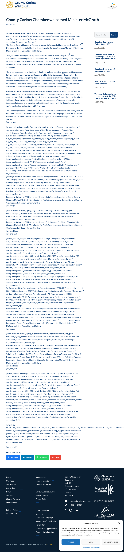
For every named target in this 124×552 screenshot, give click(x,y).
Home (8, 477)
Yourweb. (49, 544)
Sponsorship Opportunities (46, 529)
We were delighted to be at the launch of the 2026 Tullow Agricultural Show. (105, 96)
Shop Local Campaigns (45, 518)
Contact (9, 495)
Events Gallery (41, 499)
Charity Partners (13, 499)
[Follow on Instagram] (70, 510)
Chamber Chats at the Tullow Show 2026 (103, 43)
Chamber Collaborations (45, 532)
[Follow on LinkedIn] (76, 510)
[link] (13, 457)
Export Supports (42, 510)
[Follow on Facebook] (65, 510)
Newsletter (40, 525)
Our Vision (10, 488)
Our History (11, 485)
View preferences (111, 542)
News (8, 492)
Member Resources (43, 485)
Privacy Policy (95, 547)
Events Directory (43, 495)
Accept (71, 542)
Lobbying (39, 514)
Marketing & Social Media (46, 521)
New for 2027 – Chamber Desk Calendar (104, 82)
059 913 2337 (76, 505)
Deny (91, 542)
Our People (10, 481)
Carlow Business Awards (45, 492)
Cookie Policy (85, 547)
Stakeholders (11, 503)
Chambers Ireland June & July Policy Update (104, 70)
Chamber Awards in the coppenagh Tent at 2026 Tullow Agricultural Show (105, 56)
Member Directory (43, 481)
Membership (41, 477)
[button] (119, 523)
